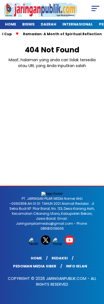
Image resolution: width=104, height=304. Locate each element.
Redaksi (60, 258)
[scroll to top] (96, 272)
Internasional (77, 24)
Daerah (48, 24)
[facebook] (34, 244)
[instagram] (58, 244)
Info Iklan (76, 266)
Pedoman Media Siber (34, 266)
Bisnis (28, 24)
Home (10, 24)
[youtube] (70, 244)
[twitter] (46, 244)
